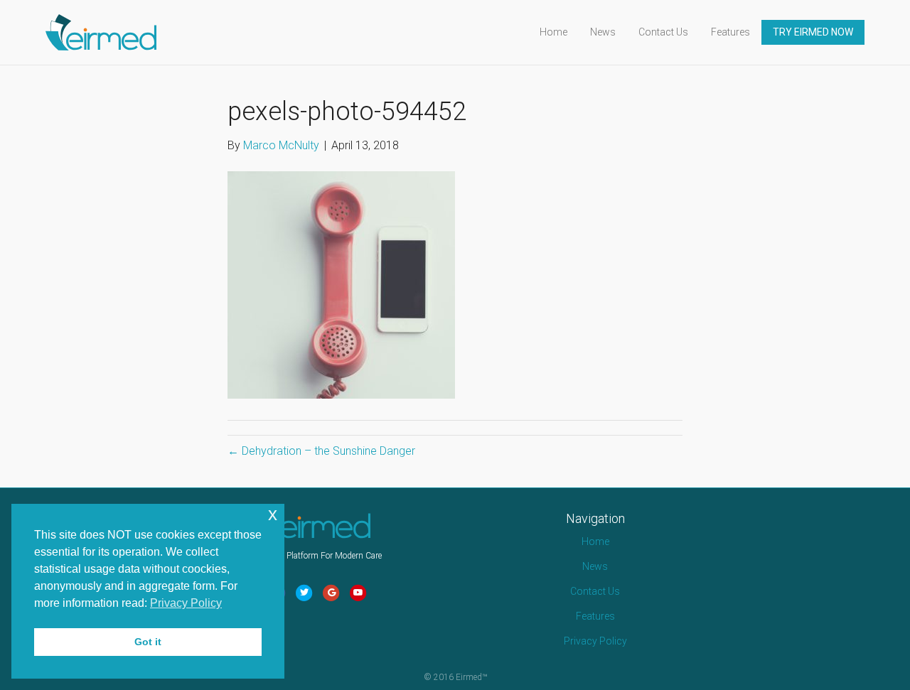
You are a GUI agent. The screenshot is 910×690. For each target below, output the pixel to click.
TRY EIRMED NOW (813, 32)
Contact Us (663, 32)
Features (730, 32)
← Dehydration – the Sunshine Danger (321, 451)
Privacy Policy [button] (186, 603)
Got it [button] (147, 641)
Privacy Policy (595, 641)
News (603, 32)
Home (553, 32)
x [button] (272, 514)
